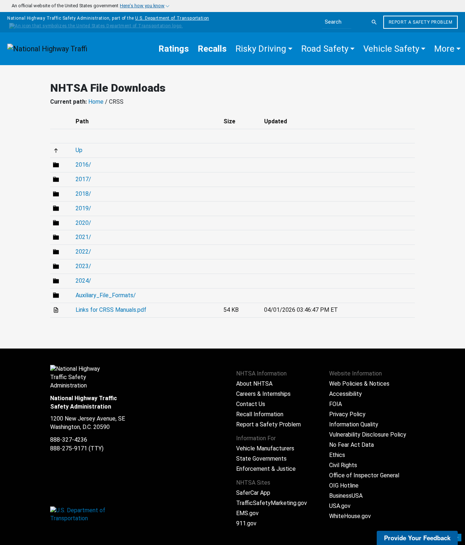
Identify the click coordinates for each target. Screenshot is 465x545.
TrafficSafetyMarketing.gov (271, 503)
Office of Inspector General (364, 475)
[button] (264, 49)
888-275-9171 (68, 448)
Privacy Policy (347, 414)
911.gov (246, 523)
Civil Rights (343, 465)
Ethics (337, 454)
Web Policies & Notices (359, 383)
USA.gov (340, 505)
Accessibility (345, 393)
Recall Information (259, 414)
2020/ (83, 222)
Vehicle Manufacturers (265, 448)
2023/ (83, 266)
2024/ (83, 280)
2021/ (83, 237)
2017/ (83, 179)
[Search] (374, 22)
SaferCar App (253, 492)
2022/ (83, 251)
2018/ (83, 193)
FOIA (335, 404)
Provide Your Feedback (417, 537)
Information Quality (353, 424)
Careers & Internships (263, 393)
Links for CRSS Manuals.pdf (111, 309)
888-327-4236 (68, 439)
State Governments (261, 458)
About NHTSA (254, 383)
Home (96, 101)
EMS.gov (247, 513)
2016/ (83, 164)
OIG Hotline (344, 485)
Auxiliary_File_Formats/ (106, 295)
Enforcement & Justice (266, 468)
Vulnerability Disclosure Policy (367, 434)
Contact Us (250, 404)
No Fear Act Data (351, 444)
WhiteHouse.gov (350, 516)
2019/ (83, 208)
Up (79, 150)
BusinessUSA (346, 495)
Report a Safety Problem (421, 22)
